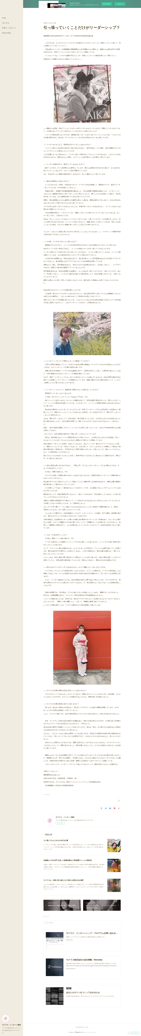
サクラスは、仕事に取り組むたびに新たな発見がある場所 (64, 880)
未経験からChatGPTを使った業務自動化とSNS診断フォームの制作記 (68, 860)
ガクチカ (5, 23)
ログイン (120, 4)
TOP (4, 18)
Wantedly (6, 33)
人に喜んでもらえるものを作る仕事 (56, 840)
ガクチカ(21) (47, 794)
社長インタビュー (9, 28)
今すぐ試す (106, 4)
